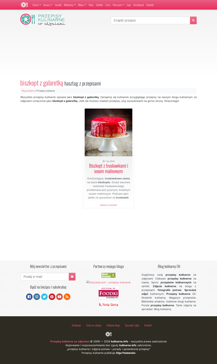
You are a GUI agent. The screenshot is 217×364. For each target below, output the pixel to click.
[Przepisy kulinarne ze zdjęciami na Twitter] (44, 296)
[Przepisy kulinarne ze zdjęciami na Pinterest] (52, 296)
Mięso (81, 5)
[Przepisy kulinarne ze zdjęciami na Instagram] (36, 296)
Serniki (58, 5)
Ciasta (36, 5)
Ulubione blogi (113, 325)
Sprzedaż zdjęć (132, 325)
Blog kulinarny (28, 91)
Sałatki (99, 5)
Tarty (107, 5)
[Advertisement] (108, 52)
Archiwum (76, 325)
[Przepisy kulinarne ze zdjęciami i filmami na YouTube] (59, 296)
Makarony (68, 5)
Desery (47, 5)
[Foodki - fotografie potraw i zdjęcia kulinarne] (109, 292)
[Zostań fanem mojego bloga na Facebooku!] (29, 296)
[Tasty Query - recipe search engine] (109, 304)
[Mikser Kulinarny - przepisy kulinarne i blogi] (108, 275)
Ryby (91, 5)
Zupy (128, 5)
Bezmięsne (139, 5)
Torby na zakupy (94, 325)
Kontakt (148, 325)
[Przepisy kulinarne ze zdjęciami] (24, 5)
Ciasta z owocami (108, 205)
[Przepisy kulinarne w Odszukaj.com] (108, 282)
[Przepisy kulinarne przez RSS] (67, 296)
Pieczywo (117, 5)
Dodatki (150, 5)
